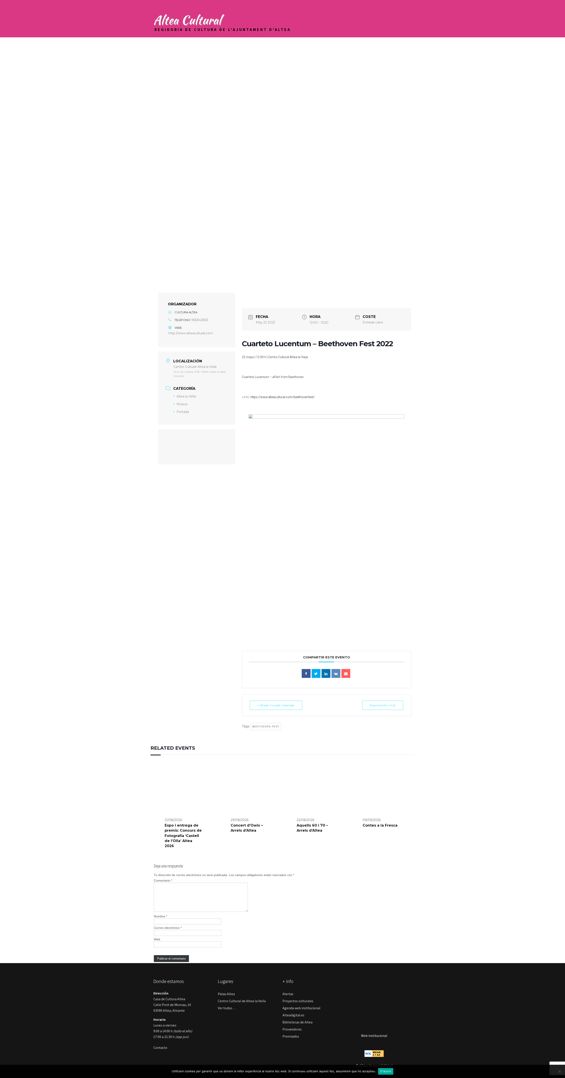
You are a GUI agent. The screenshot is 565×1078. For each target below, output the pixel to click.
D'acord (385, 1071)
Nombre (160, 916)
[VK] (335, 673)
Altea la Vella (186, 396)
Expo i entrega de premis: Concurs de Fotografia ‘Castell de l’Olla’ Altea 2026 (183, 835)
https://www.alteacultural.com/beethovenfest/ (282, 397)
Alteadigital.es (293, 1015)
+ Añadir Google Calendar (276, 705)
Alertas (287, 994)
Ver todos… (227, 1008)
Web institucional (374, 1035)
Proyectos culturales (297, 1001)
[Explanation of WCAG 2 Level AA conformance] (374, 1053)
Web (157, 939)
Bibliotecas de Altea (297, 1022)
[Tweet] (316, 673)
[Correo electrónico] (345, 673)
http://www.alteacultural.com (190, 333)
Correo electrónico (168, 928)
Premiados (290, 1036)
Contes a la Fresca (380, 825)
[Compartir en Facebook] (306, 673)
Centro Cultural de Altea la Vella (242, 1001)
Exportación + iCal (383, 705)
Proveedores (292, 1029)
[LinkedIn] (326, 673)
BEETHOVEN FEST (265, 726)
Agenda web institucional (301, 1008)
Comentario (163, 880)
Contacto (160, 1047)
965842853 (199, 320)
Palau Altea (226, 994)
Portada (183, 412)
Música (182, 404)
